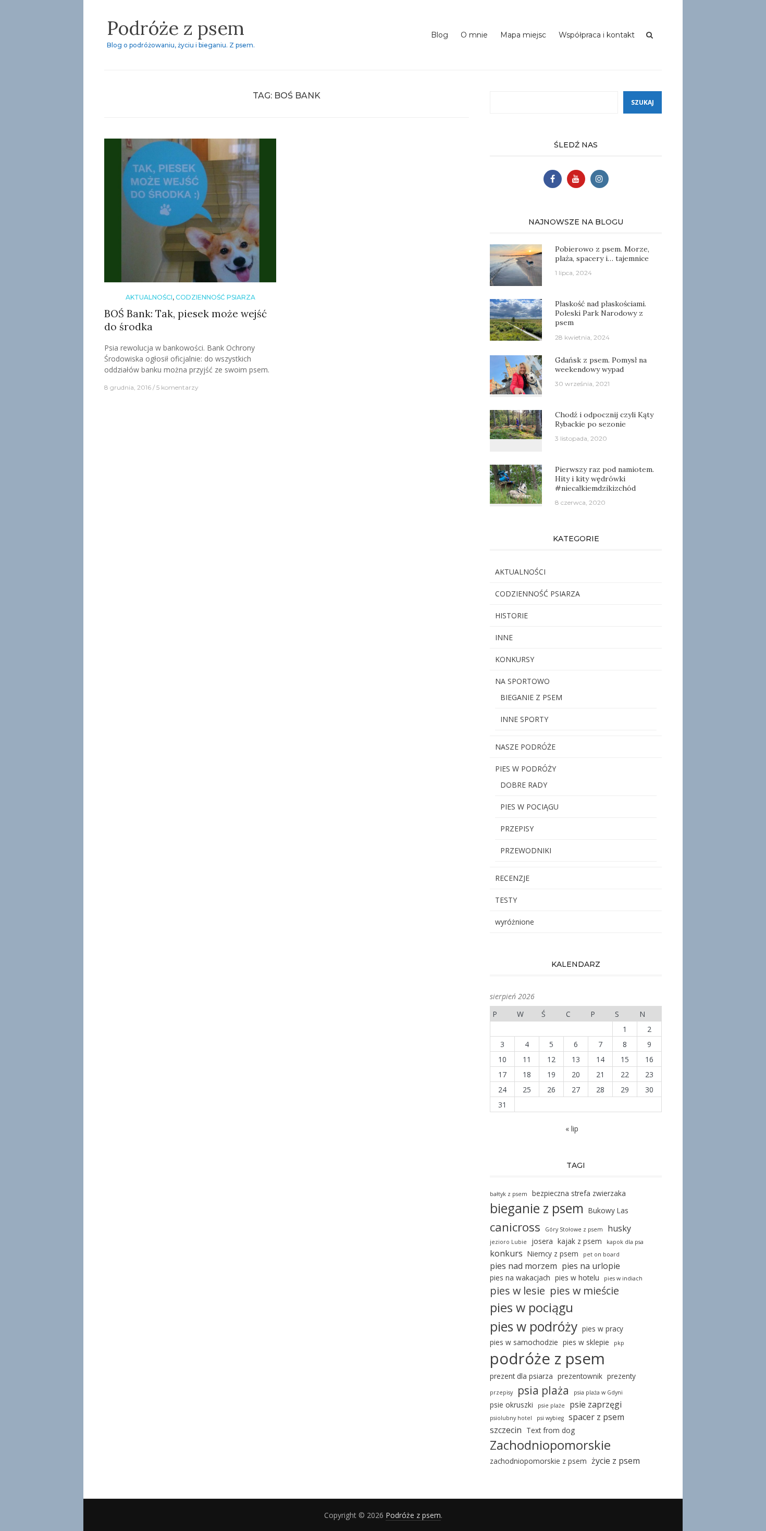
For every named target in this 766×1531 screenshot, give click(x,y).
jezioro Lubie (508, 1242)
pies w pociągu (531, 1307)
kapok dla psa (625, 1242)
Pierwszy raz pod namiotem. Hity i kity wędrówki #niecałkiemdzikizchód (604, 479)
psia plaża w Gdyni (598, 1392)
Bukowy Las (608, 1210)
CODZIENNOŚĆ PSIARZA (215, 297)
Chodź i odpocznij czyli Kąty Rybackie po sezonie (604, 419)
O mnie (474, 35)
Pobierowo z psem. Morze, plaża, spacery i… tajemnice (602, 253)
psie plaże (551, 1405)
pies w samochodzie (524, 1342)
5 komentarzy (177, 387)
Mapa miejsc (523, 35)
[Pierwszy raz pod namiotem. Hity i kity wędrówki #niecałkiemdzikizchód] (516, 483)
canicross (515, 1227)
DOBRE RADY (523, 785)
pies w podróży (533, 1326)
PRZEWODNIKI (525, 850)
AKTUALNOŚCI (149, 297)
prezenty (621, 1376)
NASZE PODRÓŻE (525, 747)
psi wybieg (550, 1418)
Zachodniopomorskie (550, 1445)
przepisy (501, 1392)
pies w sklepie (586, 1342)
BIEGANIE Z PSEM (531, 697)
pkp (619, 1343)
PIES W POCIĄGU (529, 807)
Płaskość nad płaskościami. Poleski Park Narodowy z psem (600, 313)
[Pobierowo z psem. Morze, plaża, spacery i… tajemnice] (516, 264)
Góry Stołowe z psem (574, 1229)
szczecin (506, 1430)
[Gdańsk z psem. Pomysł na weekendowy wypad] (516, 374)
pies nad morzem (523, 1266)
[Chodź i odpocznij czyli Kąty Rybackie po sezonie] (516, 423)
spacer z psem (596, 1417)
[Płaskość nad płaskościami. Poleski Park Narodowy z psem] (516, 319)
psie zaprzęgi (596, 1404)
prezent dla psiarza (521, 1376)
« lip (571, 1129)
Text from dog (550, 1430)
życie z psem (615, 1460)
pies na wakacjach (520, 1278)
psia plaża (543, 1390)
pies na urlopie (591, 1266)
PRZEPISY (517, 828)
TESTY (506, 900)
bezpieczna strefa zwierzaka (579, 1193)
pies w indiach (623, 1278)
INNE (504, 637)
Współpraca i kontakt (597, 35)
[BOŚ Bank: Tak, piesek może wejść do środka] (190, 215)
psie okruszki (511, 1405)
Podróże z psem (175, 28)
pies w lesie (517, 1291)
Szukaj (642, 102)
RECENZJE (512, 878)
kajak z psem (580, 1241)
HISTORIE (511, 615)
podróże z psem (547, 1358)
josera (542, 1241)
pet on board (601, 1254)
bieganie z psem (537, 1208)
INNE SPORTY (524, 719)
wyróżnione (514, 922)
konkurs (506, 1253)
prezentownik (580, 1376)
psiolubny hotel (511, 1418)
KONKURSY (514, 659)
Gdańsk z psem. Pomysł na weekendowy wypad (601, 364)
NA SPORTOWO (522, 681)
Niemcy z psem (552, 1254)
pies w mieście (584, 1291)
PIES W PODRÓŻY (525, 769)
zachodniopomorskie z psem (538, 1461)
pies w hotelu (577, 1278)
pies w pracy (602, 1329)
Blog (439, 35)
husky (619, 1228)
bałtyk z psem (508, 1194)
